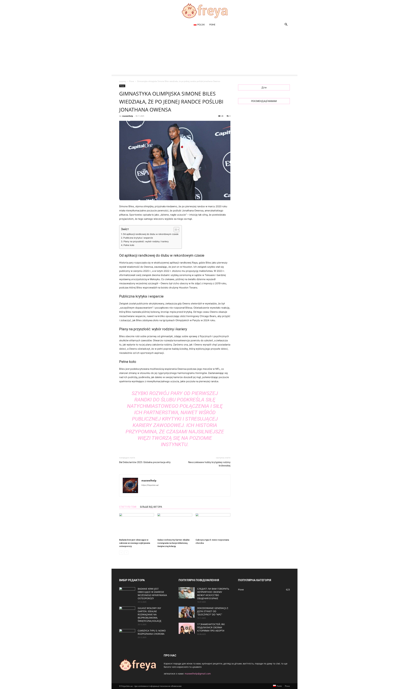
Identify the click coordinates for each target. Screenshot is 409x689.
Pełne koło (128, 245)
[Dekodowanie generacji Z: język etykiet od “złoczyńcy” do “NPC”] (187, 612)
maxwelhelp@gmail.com (198, 673)
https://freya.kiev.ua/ (150, 485)
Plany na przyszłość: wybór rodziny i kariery (146, 241)
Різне (212, 24)
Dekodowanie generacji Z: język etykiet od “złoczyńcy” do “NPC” (212, 611)
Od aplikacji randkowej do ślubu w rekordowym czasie (150, 234)
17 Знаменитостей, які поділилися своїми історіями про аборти (211, 627)
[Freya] (204, 11)
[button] (286, 24)
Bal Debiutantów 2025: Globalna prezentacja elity (144, 462)
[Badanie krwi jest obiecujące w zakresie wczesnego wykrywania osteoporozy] (136, 525)
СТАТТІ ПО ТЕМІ (127, 507)
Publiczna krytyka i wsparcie (138, 237)
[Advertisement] (204, 52)
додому (122, 81)
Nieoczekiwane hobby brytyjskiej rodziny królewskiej (209, 464)
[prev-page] (121, 553)
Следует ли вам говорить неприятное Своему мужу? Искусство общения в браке (213, 593)
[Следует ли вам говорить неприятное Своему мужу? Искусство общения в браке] (187, 592)
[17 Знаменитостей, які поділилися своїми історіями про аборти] (187, 628)
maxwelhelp (127, 116)
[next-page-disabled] (126, 553)
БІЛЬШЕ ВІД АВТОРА (151, 507)
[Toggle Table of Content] (174, 229)
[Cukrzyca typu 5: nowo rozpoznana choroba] (213, 525)
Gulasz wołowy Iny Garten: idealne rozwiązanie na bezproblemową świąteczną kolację (173, 543)
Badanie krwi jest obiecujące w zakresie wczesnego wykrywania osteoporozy (134, 543)
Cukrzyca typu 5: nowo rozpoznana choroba (152, 632)
